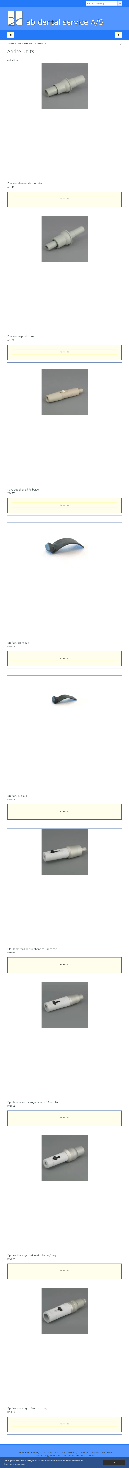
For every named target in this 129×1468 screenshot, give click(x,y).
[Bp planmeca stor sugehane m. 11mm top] (64, 1039)
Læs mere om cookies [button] (14, 1463)
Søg (119, 3)
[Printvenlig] (120, 43)
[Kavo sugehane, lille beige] (64, 426)
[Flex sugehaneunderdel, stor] (64, 120)
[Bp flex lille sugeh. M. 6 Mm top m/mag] (64, 1192)
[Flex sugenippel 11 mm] (64, 273)
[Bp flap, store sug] (64, 579)
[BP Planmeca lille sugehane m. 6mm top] (64, 886)
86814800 (107, 1452)
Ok (114, 1462)
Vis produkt (64, 199)
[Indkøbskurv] (118, 35)
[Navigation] (10, 35)
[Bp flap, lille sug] (64, 732)
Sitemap (92, 1455)
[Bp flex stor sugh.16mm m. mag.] (64, 1345)
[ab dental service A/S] (64, 18)
